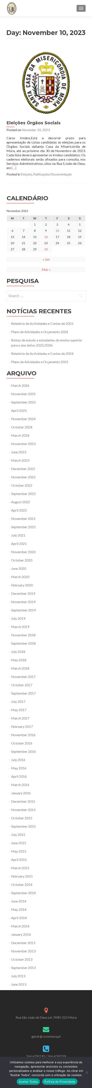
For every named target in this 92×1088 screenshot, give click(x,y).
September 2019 (23, 610)
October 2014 (21, 884)
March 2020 (20, 577)
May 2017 (18, 710)
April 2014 (19, 918)
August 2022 (20, 502)
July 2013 (18, 976)
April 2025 (19, 410)
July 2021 (18, 535)
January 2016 (21, 793)
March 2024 (20, 435)
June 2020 (18, 568)
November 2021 (23, 518)
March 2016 (20, 785)
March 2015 (20, 868)
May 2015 (18, 851)
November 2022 (23, 477)
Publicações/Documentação (52, 174)
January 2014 (21, 934)
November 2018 (23, 635)
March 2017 (20, 718)
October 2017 (21, 685)
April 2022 (19, 510)
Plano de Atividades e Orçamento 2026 (39, 332)
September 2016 (23, 751)
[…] (14, 168)
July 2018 (18, 652)
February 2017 (22, 726)
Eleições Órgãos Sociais (33, 122)
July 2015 (18, 835)
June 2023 (18, 452)
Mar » (46, 269)
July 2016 (18, 760)
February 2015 (22, 876)
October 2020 (21, 560)
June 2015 (18, 843)
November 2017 (23, 677)
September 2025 (23, 402)
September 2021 (23, 527)
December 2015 (23, 801)
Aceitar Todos (28, 1081)
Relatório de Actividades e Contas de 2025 (42, 323)
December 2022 (23, 469)
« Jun (46, 259)
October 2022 (21, 485)
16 (46, 237)
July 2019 (18, 618)
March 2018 (20, 668)
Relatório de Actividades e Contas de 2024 (42, 353)
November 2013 (23, 951)
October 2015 (21, 818)
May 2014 (18, 909)
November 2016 (23, 735)
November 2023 (23, 444)
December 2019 (23, 593)
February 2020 (22, 585)
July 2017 (18, 701)
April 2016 (19, 776)
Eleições (26, 174)
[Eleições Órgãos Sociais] (46, 82)
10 (57, 230)
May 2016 (18, 768)
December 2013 (23, 943)
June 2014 (18, 901)
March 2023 (20, 460)
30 (46, 249)
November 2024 (23, 419)
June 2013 (18, 984)
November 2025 (23, 394)
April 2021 (19, 543)
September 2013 (23, 968)
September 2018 (23, 643)
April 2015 (19, 859)
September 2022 (23, 494)
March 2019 (20, 627)
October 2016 (21, 743)
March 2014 (20, 926)
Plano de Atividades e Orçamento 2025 (39, 362)
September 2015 (23, 826)
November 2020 (23, 552)
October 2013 (21, 959)
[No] (87, 1072)
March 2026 (20, 385)
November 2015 (23, 810)
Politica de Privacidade (59, 1081)
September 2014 (23, 893)
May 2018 (18, 660)
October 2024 (21, 427)
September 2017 (23, 693)
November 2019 (23, 602)
